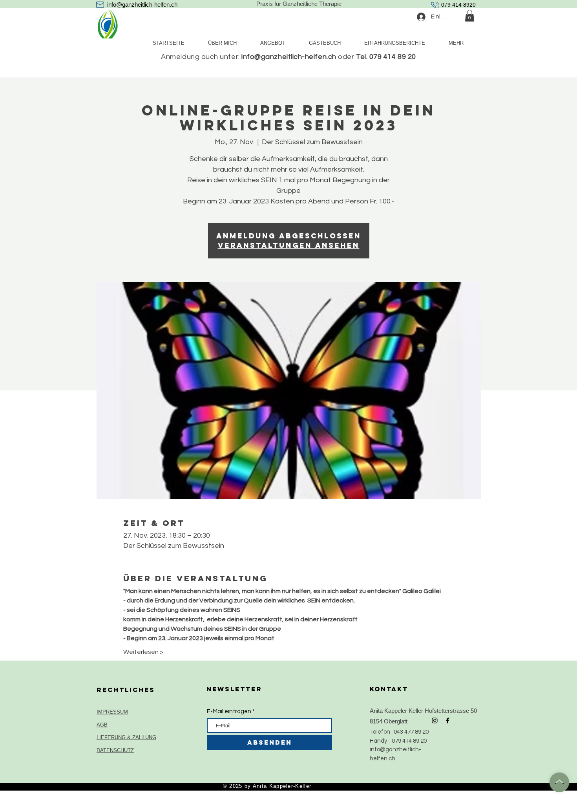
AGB (102, 725)
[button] (470, 16)
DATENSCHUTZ (115, 750)
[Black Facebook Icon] (447, 720)
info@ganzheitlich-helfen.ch (142, 4)
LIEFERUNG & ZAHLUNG (126, 737)
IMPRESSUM (112, 712)
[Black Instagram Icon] (434, 720)
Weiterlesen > (143, 652)
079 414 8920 (458, 5)
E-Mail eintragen (229, 711)
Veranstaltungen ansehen (289, 245)
